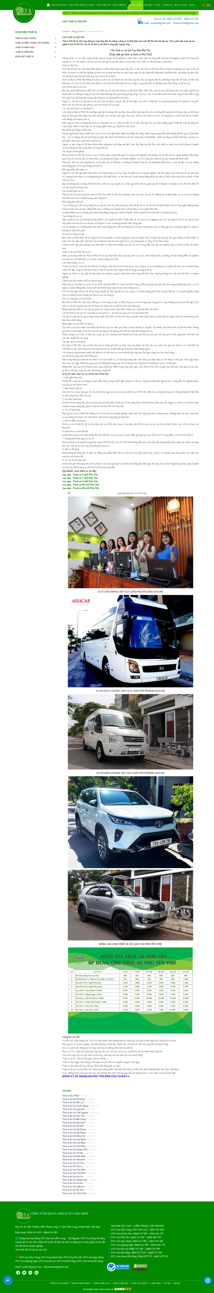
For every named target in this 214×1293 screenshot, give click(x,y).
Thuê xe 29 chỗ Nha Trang (165, 13)
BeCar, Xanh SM (181, 5)
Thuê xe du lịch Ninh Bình (74, 1172)
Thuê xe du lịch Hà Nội (72, 1182)
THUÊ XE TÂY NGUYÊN (59, 1283)
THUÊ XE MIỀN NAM (103, 5)
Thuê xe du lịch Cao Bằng (73, 1142)
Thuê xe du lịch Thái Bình (73, 1169)
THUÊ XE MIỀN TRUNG (80, 1283)
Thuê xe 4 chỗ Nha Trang (81, 13)
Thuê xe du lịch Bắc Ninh (73, 1122)
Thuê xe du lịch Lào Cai (72, 1176)
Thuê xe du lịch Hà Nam (73, 1125)
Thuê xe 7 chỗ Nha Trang (101, 13)
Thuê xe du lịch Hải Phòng (74, 1132)
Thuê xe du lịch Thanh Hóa (74, 1193)
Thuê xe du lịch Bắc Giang (74, 1119)
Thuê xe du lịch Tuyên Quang (75, 1105)
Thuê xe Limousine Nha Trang (122, 13)
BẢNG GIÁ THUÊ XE (135, 5)
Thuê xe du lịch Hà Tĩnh (73, 1189)
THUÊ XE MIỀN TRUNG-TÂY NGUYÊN (81, 5)
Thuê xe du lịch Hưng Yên (73, 1135)
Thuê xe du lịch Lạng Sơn (73, 1108)
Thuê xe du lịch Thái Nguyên (75, 1112)
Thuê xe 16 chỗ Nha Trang (144, 13)
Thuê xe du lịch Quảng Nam (74, 1179)
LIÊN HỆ (192, 5)
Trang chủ (48, 5)
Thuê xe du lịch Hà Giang (73, 1098)
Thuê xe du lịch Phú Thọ (73, 1115)
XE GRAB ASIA (167, 5)
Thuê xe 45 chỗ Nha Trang (185, 13)
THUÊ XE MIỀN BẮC (119, 5)
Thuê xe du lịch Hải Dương (74, 1129)
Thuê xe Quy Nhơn (70, 1095)
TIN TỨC (157, 5)
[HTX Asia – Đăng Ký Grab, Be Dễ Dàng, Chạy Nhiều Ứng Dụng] (24, 12)
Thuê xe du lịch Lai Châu (73, 1162)
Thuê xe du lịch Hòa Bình (73, 1159)
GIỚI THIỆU (148, 5)
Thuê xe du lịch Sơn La (72, 1166)
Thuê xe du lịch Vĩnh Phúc (74, 1146)
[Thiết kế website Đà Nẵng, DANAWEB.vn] (123, 1289)
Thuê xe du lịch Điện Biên (73, 1156)
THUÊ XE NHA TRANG (59, 5)
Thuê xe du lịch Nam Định (74, 1139)
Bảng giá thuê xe (78, 31)
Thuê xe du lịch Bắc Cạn (73, 1102)
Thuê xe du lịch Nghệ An (73, 1186)
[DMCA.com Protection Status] (138, 1267)
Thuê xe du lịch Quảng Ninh (74, 1149)
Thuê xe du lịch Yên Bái (72, 1152)
